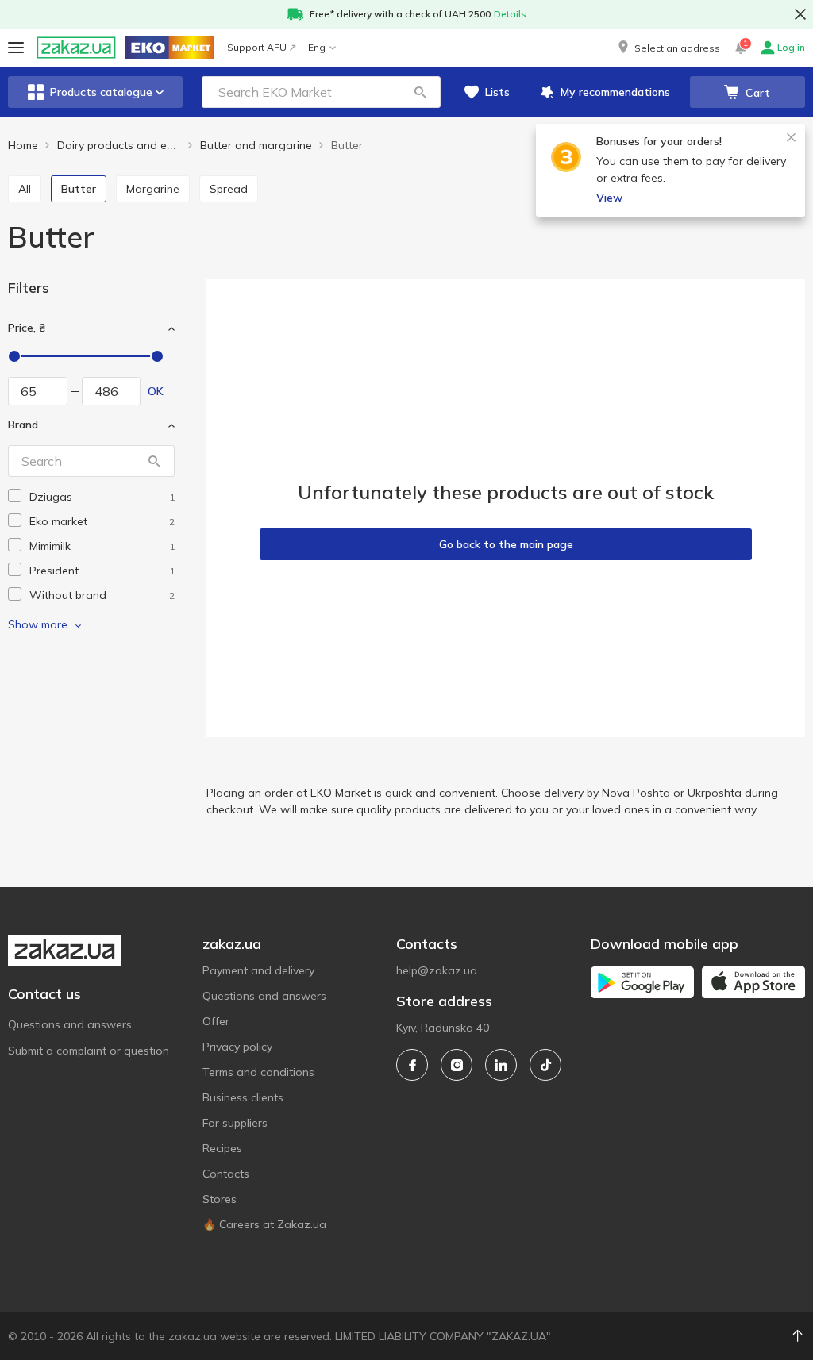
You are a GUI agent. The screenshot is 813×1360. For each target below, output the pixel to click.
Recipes (222, 1148)
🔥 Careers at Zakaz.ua (264, 1224)
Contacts (225, 1173)
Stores (219, 1199)
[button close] (800, 14)
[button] (667, 47)
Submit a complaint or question (88, 1050)
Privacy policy (237, 1046)
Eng (317, 47)
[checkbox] (14, 495)
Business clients (242, 1097)
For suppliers (235, 1123)
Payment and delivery (258, 970)
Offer (215, 1021)
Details (510, 14)
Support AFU (257, 47)
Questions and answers (70, 1024)
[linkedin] (501, 1065)
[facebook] (412, 1065)
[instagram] (456, 1065)
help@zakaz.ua (436, 970)
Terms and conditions (258, 1072)
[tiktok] (545, 1065)
